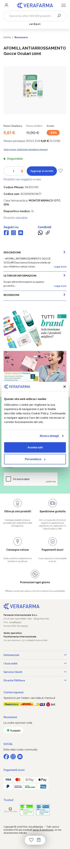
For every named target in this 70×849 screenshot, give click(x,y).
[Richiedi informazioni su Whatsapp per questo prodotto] (40, 233)
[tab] (35, 260)
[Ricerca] (60, 16)
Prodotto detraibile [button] (15, 217)
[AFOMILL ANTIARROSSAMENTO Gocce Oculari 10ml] (35, 86)
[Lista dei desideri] (31, 840)
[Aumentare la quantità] (22, 170)
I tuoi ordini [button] (10, 663)
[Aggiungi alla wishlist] (60, 170)
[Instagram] (13, 233)
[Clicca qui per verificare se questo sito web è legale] (26, 810)
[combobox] (31, 16)
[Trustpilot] (13, 730)
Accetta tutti (35, 447)
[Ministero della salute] (10, 809)
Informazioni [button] (11, 655)
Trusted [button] (8, 800)
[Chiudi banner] (64, 386)
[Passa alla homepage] (35, 5)
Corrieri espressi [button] (14, 692)
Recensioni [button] (10, 717)
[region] (35, 90)
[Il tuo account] (6, 5)
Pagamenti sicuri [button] (14, 770)
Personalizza (33, 459)
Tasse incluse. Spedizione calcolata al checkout (26, 149)
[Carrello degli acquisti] (39, 840)
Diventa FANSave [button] (14, 680)
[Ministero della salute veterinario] (43, 810)
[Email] (20, 233)
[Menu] (63, 5)
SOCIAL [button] (8, 744)
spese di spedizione (43, 830)
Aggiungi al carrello (41, 171)
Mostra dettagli (49, 435)
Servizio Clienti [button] (13, 672)
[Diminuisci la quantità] (22, 172)
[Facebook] (6, 233)
